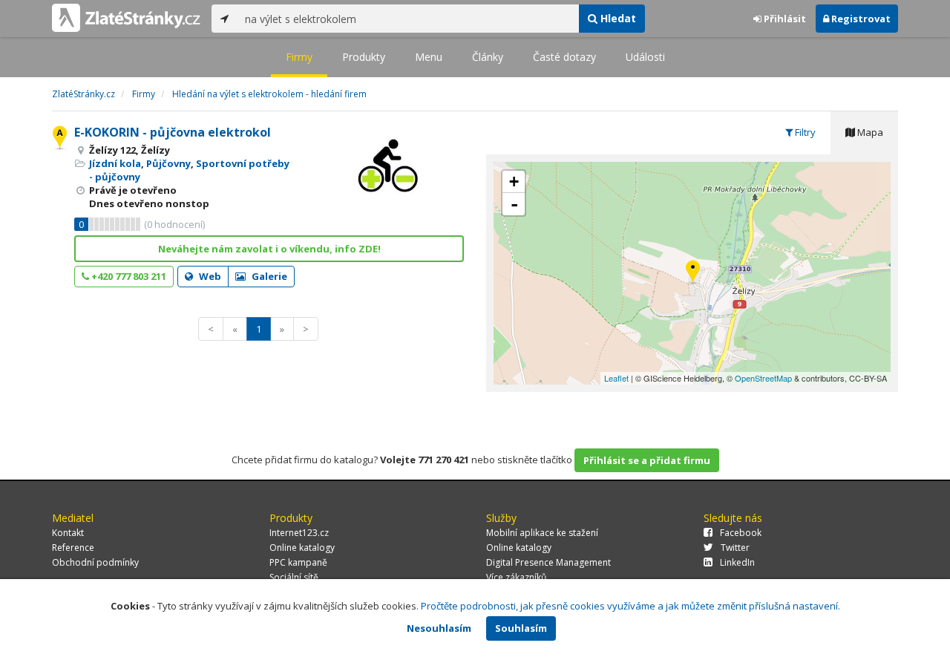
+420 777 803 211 (127, 276)
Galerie (268, 276)
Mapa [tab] (869, 132)
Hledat (616, 18)
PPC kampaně (298, 562)
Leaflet (616, 378)
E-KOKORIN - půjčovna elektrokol (172, 132)
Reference (73, 547)
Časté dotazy (564, 57)
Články (487, 57)
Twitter (735, 547)
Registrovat (860, 18)
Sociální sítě (293, 577)
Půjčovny (168, 163)
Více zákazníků (516, 577)
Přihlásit (783, 18)
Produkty (363, 57)
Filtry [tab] (804, 132)
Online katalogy (302, 547)
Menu (428, 57)
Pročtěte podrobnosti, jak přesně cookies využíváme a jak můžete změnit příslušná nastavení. (630, 605)
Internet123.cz (299, 532)
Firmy (299, 57)
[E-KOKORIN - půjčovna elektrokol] (693, 273)
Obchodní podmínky (95, 562)
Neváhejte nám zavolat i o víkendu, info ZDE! (269, 248)
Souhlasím (521, 628)
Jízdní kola (115, 163)
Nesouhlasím (439, 628)
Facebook (740, 532)
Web (209, 276)
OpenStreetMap (763, 378)
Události (645, 57)
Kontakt (68, 532)
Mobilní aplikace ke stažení (542, 532)
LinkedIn (737, 562)
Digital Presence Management (548, 562)
